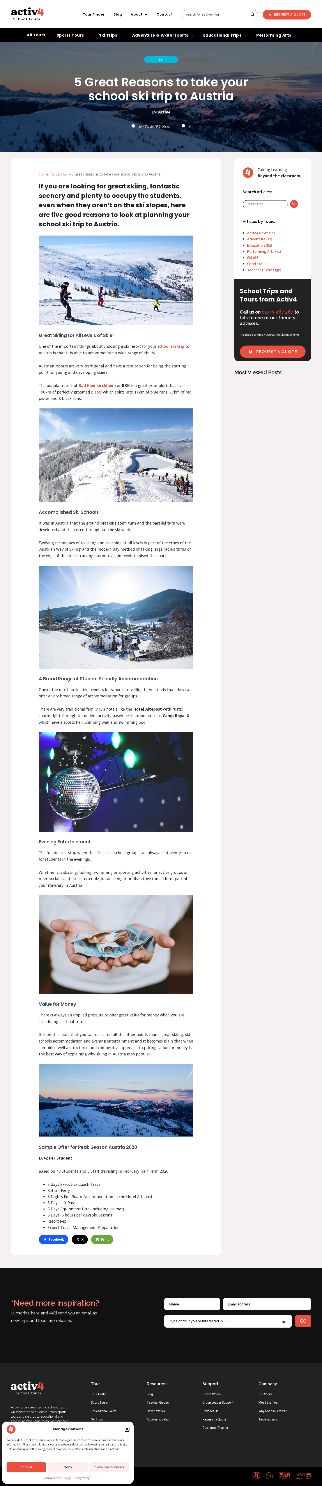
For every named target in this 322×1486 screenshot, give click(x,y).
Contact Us (211, 1411)
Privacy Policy (81, 1478)
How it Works (156, 1411)
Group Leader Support (218, 1402)
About (137, 14)
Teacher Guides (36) (264, 270)
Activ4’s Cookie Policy (57, 1478)
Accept (26, 1467)
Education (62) (259, 245)
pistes (96, 392)
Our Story (265, 1394)
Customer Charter (215, 1427)
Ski (161, 59)
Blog (117, 14)
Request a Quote (289, 14)
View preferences (109, 1467)
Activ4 (164, 112)
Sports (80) (256, 264)
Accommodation (158, 1419)
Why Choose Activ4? (272, 1411)
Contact (165, 14)
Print (105, 1239)
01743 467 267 (277, 312)
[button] (127, 1429)
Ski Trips (97, 1419)
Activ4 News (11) (261, 233)
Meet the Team (269, 1402)
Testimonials (267, 1419)
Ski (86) (253, 258)
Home (44, 174)
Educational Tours (104, 1411)
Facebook (56, 1239)
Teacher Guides (158, 1402)
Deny (68, 1467)
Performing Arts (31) (264, 252)
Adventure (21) (259, 239)
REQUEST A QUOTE (276, 351)
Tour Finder (94, 14)
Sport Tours (99, 1402)
